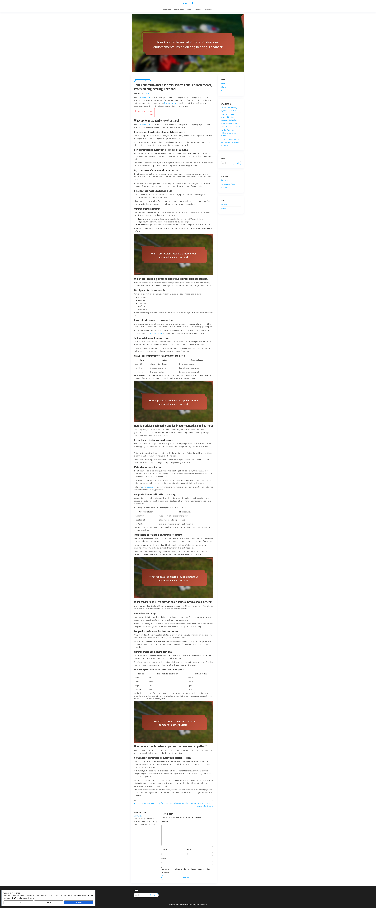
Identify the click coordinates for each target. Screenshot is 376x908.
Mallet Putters (225, 187)
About (222, 90)
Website (164, 858)
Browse (223, 83)
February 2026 (225, 204)
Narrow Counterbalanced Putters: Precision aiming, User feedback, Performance (230, 142)
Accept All (79, 902)
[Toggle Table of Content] (150, 114)
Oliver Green (146, 93)
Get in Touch (224, 87)
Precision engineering (170, 103)
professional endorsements (154, 333)
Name (164, 850)
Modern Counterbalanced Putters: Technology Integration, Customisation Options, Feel (230, 117)
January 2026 (224, 208)
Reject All (48, 902)
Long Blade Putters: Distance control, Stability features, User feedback (230, 133)
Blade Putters (224, 180)
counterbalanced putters (144, 97)
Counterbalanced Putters (142, 81)
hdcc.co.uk (188, 3)
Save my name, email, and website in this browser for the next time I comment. (186, 870)
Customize (18, 902)
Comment (165, 821)
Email (189, 850)
